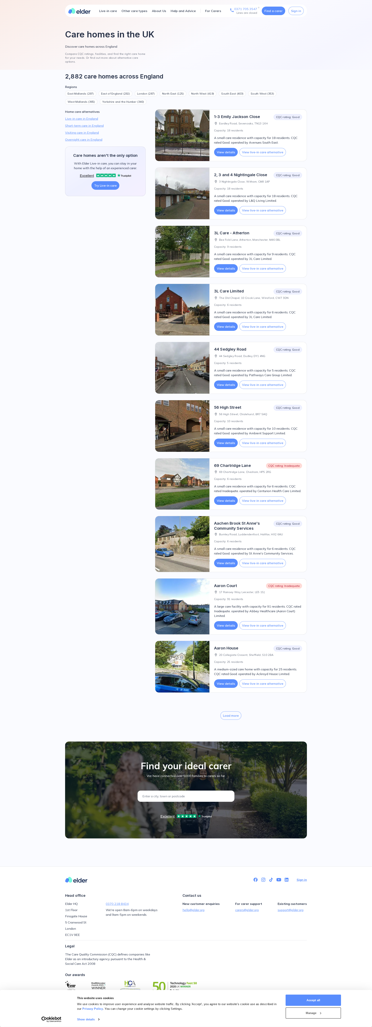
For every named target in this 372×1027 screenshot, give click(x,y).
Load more (231, 715)
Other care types (134, 11)
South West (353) (262, 93)
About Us (159, 11)
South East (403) (232, 93)
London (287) (146, 93)
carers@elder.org (247, 910)
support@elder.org (290, 910)
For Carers (213, 11)
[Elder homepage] (79, 11)
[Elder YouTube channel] (279, 880)
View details (226, 152)
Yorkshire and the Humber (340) (123, 101)
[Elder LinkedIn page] (286, 880)
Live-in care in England (81, 119)
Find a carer (273, 11)
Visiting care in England (82, 133)
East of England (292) (115, 93)
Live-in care (108, 11)
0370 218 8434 (117, 904)
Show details (86, 1019)
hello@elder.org (193, 910)
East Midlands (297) (81, 93)
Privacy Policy (92, 1008)
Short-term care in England (84, 126)
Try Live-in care (105, 185)
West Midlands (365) (81, 101)
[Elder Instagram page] (263, 880)
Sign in (296, 11)
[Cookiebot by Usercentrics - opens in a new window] (51, 1019)
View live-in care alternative (262, 152)
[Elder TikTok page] (271, 880)
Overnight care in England (83, 139)
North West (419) (202, 93)
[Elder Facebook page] (255, 880)
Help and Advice (183, 11)
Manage (311, 1012)
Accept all (313, 1000)
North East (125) (173, 93)
